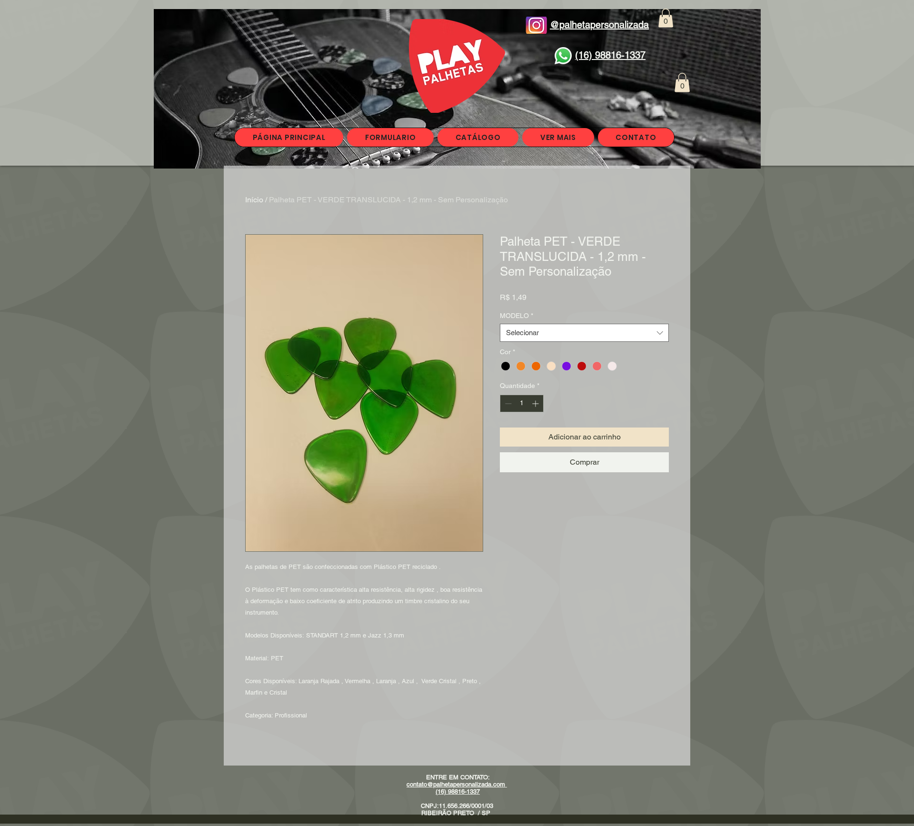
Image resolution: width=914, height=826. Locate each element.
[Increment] (536, 403)
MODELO (516, 315)
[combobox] (584, 333)
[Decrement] (507, 403)
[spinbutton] (521, 403)
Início (254, 199)
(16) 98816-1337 (458, 791)
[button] (666, 18)
